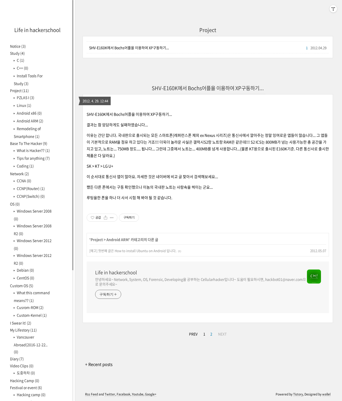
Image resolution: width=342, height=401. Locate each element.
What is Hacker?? (33, 150)
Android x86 (29, 112)
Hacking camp (31, 394)
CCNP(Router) (30, 188)
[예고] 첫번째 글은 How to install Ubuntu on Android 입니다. (133, 250)
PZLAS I (25, 97)
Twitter (110, 394)
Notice (18, 46)
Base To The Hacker (28, 143)
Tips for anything (33, 158)
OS (15, 203)
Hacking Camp (24, 380)
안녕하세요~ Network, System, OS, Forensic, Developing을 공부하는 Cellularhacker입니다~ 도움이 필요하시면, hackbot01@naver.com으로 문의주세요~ (200, 282)
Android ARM (29, 120)
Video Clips (22, 365)
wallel (326, 394)
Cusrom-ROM (30, 307)
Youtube (137, 394)
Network (19, 173)
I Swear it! (20, 322)
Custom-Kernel (31, 315)
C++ (22, 67)
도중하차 (25, 372)
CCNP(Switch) (30, 196)
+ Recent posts (98, 364)
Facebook (123, 394)
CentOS (25, 277)
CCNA (23, 180)
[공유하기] (105, 217)
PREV (193, 333)
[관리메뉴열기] (333, 9)
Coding (25, 165)
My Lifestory (23, 329)
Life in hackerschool (37, 30)
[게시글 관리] (112, 217)
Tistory (298, 394)
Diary (17, 358)
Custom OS (21, 285)
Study (17, 53)
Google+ (150, 394)
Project (19, 90)
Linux (23, 105)
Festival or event (26, 387)
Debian (25, 270)
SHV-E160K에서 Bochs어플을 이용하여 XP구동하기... (129, 47)
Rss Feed (91, 394)
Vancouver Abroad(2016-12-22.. (31, 344)
